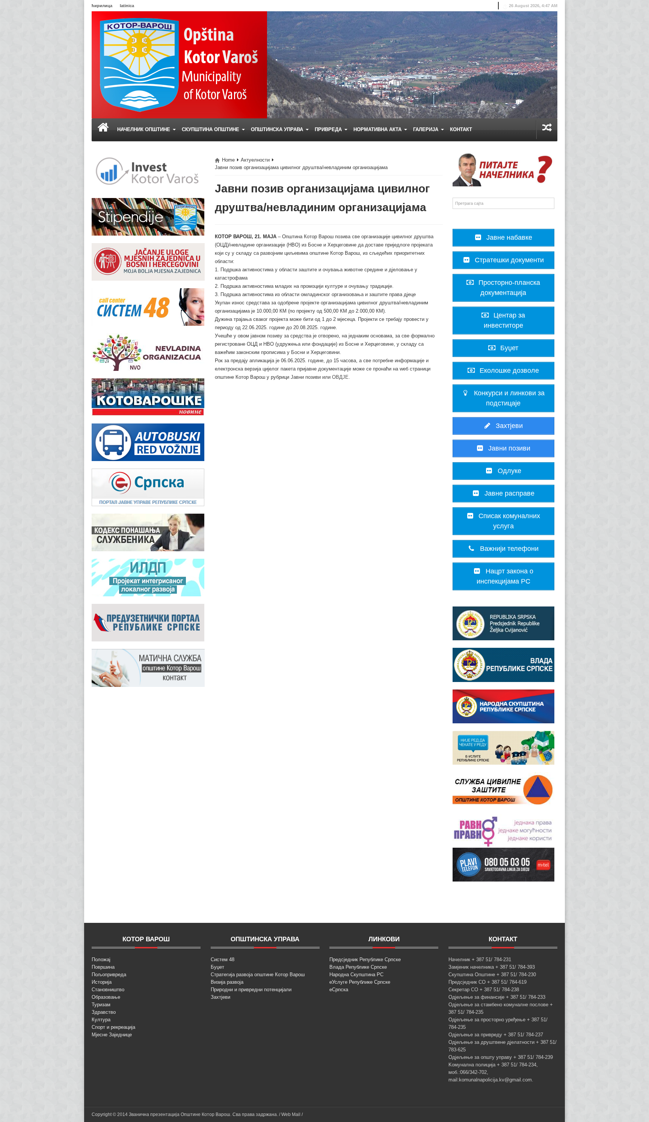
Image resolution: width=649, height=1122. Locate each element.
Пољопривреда (109, 974)
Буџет (217, 967)
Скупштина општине (211, 129)
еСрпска (338, 989)
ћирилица (102, 5)
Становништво (108, 989)
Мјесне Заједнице (112, 1034)
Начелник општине (144, 129)
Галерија (426, 129)
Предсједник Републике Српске (365, 959)
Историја (102, 982)
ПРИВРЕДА (329, 129)
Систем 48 (222, 959)
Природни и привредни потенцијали (251, 989)
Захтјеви (220, 997)
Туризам (101, 1004)
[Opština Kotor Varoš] (179, 64)
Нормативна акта (378, 129)
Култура (101, 1019)
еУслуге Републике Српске (359, 982)
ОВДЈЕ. (341, 377)
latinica (127, 5)
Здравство (104, 1012)
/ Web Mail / (291, 1114)
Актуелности (255, 160)
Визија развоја (227, 982)
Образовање (106, 997)
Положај (101, 959)
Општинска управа (278, 129)
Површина (103, 967)
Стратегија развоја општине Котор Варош (258, 974)
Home (228, 160)
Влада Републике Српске (358, 967)
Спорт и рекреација (113, 1027)
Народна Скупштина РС (356, 974)
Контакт (461, 129)
